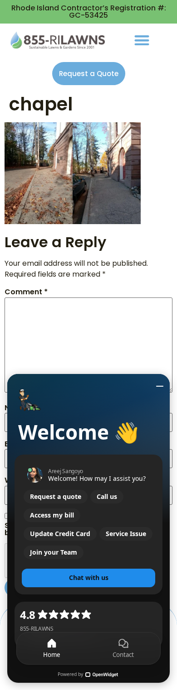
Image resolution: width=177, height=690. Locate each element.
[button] (142, 40)
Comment (26, 292)
